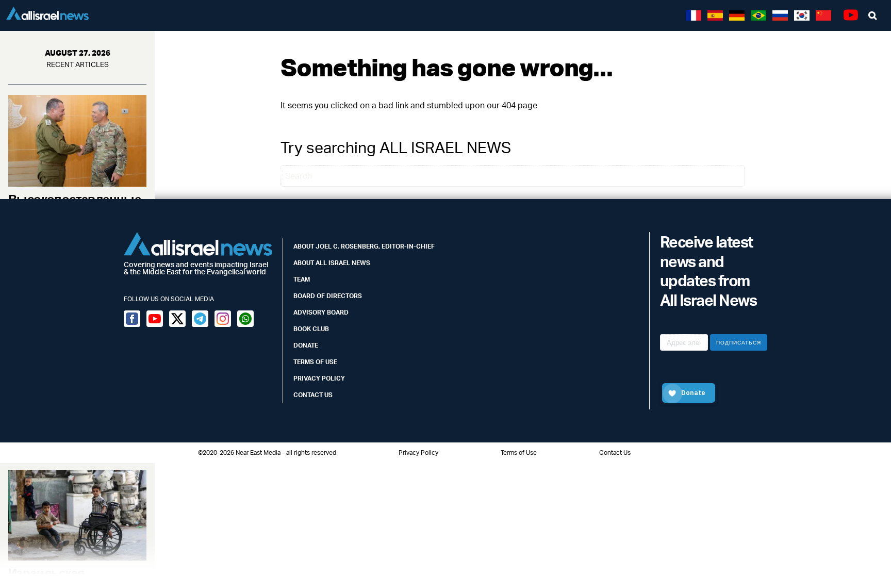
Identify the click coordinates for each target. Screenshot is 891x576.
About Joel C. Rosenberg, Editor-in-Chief (364, 246)
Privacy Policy (319, 378)
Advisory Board (321, 312)
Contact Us (313, 395)
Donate (305, 345)
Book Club (311, 329)
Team (301, 279)
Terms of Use (315, 362)
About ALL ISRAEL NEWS (331, 263)
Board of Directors (327, 296)
